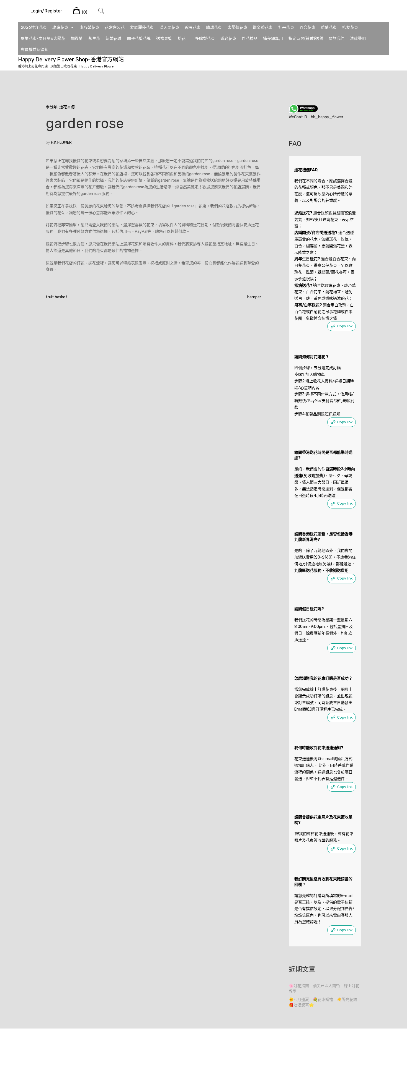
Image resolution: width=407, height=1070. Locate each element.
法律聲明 (358, 38)
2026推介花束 (34, 27)
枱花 (182, 38)
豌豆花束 (192, 27)
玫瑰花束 (60, 27)
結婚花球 (113, 38)
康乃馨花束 (89, 27)
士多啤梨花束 (203, 38)
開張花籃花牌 (139, 38)
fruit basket (56, 297)
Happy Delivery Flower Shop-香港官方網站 (71, 59)
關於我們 (336, 38)
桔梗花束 (350, 27)
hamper (254, 297)
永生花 (94, 38)
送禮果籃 (164, 38)
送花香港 (67, 107)
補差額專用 (273, 38)
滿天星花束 (169, 27)
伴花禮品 (249, 38)
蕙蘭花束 (329, 27)
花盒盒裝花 (115, 27)
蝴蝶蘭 (77, 38)
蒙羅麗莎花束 (142, 27)
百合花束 (307, 27)
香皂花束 (228, 38)
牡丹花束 (286, 27)
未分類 (51, 107)
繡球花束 (214, 27)
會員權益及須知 (34, 49)
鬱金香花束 (263, 27)
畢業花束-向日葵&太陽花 (43, 38)
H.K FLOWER (61, 142)
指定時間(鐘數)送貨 (305, 38)
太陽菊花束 (238, 27)
